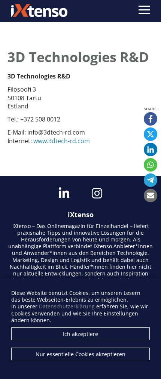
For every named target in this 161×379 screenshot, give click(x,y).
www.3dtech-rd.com (61, 141)
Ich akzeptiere (80, 334)
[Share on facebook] (150, 119)
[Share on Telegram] (150, 180)
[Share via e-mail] (150, 195)
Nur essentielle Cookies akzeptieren (80, 354)
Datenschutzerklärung (67, 306)
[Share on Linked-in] (150, 149)
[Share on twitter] (150, 134)
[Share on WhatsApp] (150, 165)
